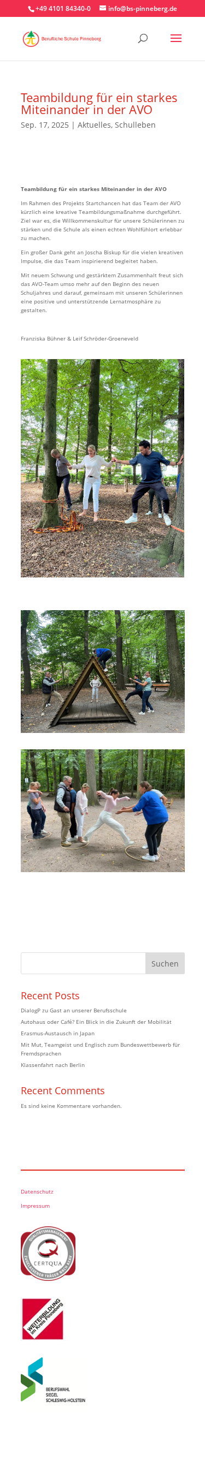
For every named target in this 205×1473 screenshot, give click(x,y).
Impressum (35, 1205)
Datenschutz (37, 1191)
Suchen (165, 963)
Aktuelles (94, 125)
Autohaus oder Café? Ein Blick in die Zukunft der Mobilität (96, 1021)
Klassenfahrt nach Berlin (53, 1065)
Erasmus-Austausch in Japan (58, 1033)
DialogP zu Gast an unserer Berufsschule (74, 1010)
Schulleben (135, 125)
